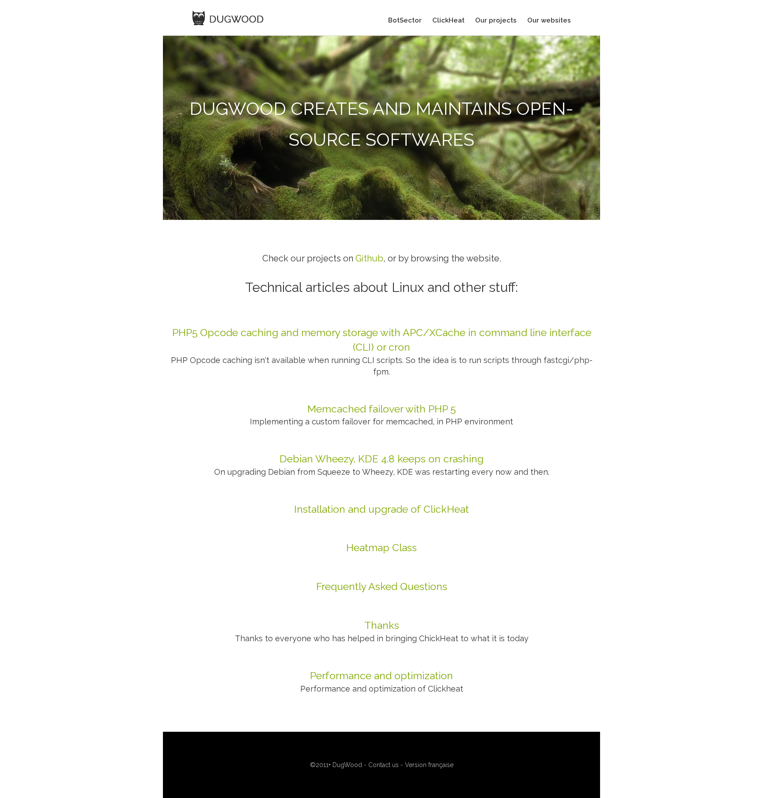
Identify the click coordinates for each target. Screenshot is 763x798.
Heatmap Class (381, 547)
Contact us (383, 764)
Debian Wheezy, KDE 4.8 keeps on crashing (381, 459)
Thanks (381, 625)
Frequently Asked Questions (381, 586)
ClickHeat (448, 20)
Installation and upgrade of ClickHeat (381, 509)
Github (369, 258)
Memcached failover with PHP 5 (381, 409)
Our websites (549, 20)
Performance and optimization (381, 675)
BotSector (405, 20)
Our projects (496, 20)
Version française (429, 764)
